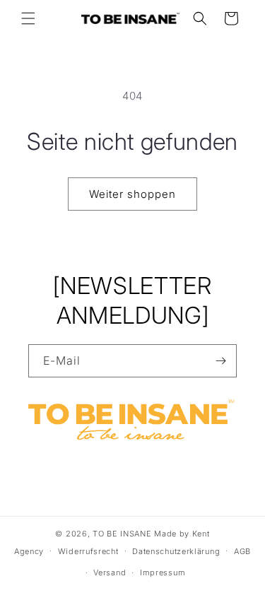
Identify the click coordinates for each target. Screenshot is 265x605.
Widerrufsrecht (88, 551)
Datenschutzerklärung (176, 551)
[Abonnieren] (220, 360)
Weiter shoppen (132, 194)
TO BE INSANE (122, 534)
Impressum (162, 572)
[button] (28, 18)
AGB (242, 551)
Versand (109, 572)
